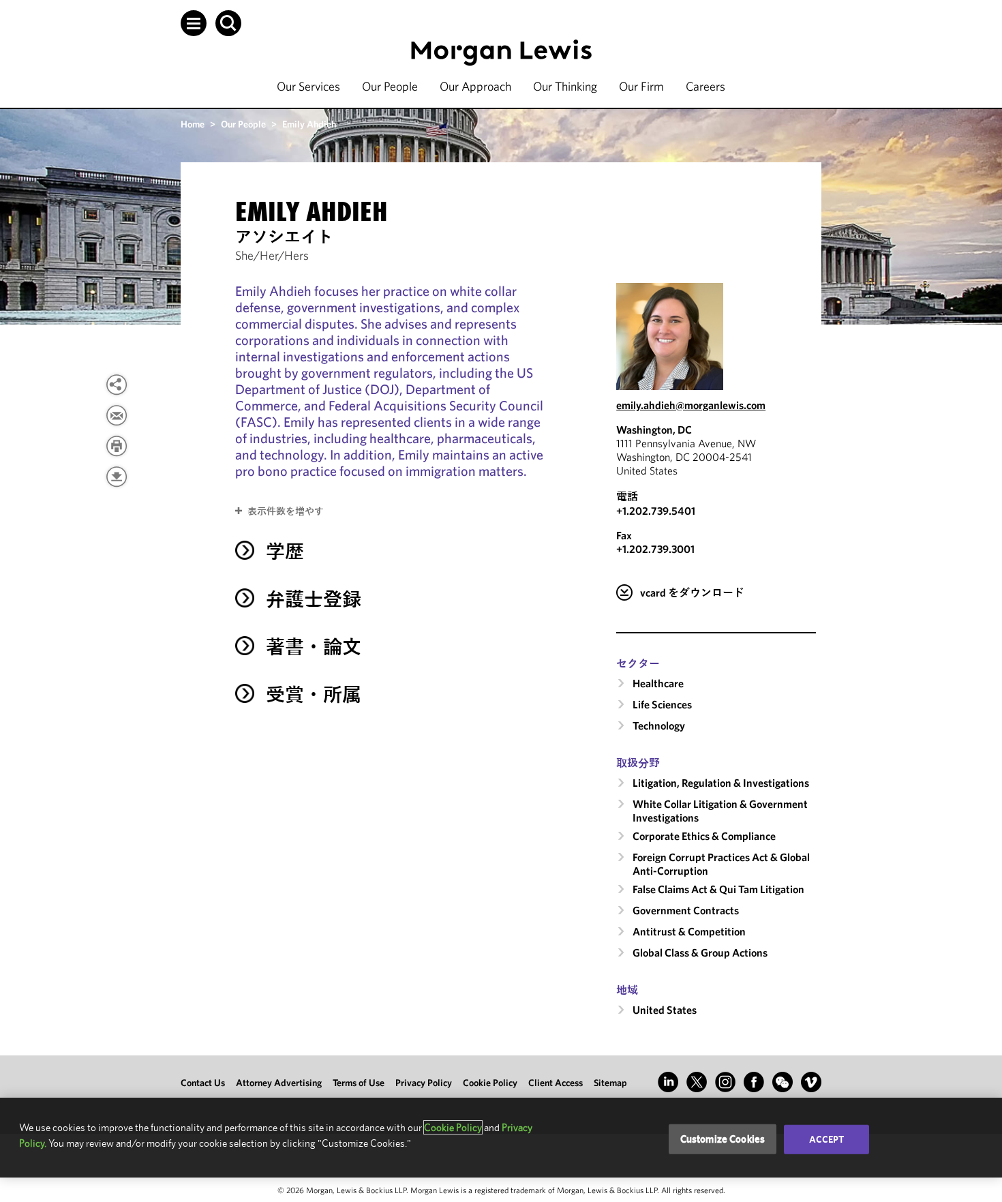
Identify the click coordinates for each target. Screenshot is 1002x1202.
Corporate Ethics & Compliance (704, 836)
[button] (194, 23)
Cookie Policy (490, 1083)
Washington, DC (654, 429)
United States (665, 1010)
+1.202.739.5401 (655, 510)
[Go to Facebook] (754, 1082)
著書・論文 (313, 646)
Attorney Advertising (279, 1083)
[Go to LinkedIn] (668, 1082)
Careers (705, 86)
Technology (659, 725)
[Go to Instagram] (725, 1082)
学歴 (285, 551)
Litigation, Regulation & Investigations (721, 783)
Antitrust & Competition (689, 931)
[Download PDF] (116, 476)
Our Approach (475, 86)
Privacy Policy (423, 1083)
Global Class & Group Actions (700, 952)
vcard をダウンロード (692, 592)
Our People (390, 86)
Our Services (308, 86)
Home (192, 124)
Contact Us (203, 1083)
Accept (827, 1139)
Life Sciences (662, 704)
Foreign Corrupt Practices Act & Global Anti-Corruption (721, 863)
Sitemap (610, 1083)
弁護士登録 (313, 599)
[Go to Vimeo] (811, 1082)
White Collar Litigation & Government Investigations (720, 810)
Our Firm (641, 86)
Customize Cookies (722, 1138)
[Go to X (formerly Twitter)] (696, 1082)
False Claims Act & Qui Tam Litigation (718, 889)
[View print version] (116, 446)
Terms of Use (358, 1083)
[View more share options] (116, 384)
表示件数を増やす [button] (285, 511)
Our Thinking (565, 86)
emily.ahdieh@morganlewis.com (690, 405)
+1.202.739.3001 (655, 549)
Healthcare (658, 683)
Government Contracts (686, 910)
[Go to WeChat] (782, 1082)
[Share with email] (116, 415)
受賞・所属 (313, 694)
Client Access (555, 1083)
